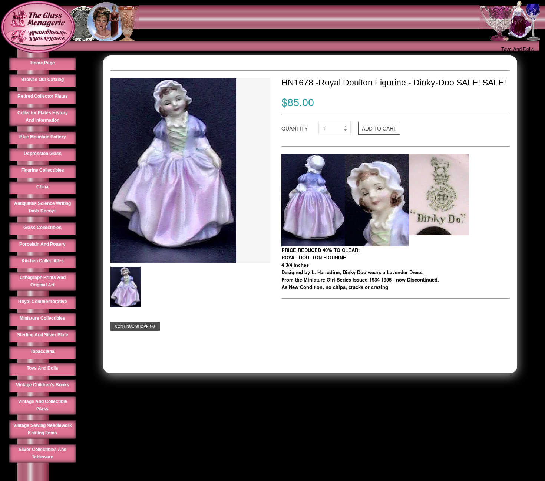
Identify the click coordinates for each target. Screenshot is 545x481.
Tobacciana (42, 351)
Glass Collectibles (42, 227)
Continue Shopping (135, 326)
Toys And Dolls (517, 49)
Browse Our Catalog (42, 79)
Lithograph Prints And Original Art (43, 281)
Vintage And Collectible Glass (42, 405)
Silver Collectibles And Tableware (42, 453)
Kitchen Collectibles (43, 260)
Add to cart (379, 128)
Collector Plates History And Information (42, 116)
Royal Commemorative (42, 301)
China (42, 186)
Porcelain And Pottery (42, 244)
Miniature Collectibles (42, 318)
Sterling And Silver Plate (42, 334)
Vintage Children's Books (42, 384)
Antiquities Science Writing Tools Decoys (42, 207)
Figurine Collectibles (42, 170)
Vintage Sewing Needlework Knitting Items (42, 429)
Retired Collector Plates (42, 96)
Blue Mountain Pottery (42, 136)
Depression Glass (43, 153)
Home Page (42, 62)
